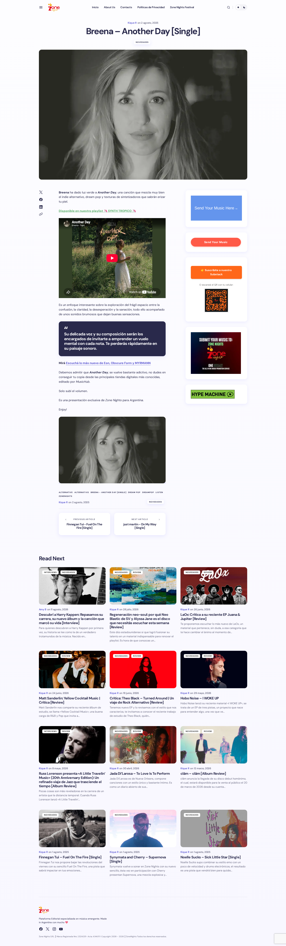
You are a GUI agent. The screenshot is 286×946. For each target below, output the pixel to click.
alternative (66, 492)
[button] (41, 7)
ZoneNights (65, 496)
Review (137, 572)
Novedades (142, 42)
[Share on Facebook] (41, 199)
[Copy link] (41, 214)
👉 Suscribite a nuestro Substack (216, 272)
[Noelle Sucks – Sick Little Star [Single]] (213, 828)
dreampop (148, 492)
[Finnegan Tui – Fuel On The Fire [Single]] (72, 828)
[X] (47, 929)
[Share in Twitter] (41, 192)
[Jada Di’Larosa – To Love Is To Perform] (143, 745)
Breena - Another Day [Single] (108, 492)
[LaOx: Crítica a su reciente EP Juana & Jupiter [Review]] (213, 586)
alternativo (81, 492)
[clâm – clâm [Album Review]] (213, 745)
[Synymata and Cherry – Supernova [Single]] (143, 828)
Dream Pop (134, 492)
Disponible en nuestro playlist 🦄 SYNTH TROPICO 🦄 (97, 211)
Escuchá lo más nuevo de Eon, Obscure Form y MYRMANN (108, 363)
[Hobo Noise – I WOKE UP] (213, 669)
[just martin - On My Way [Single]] (140, 524)
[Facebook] (41, 929)
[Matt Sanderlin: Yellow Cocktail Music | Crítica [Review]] (72, 669)
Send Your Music (216, 242)
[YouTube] (61, 929)
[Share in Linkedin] (41, 207)
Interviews (50, 572)
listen (159, 492)
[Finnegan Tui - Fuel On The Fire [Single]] (84, 524)
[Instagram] (54, 929)
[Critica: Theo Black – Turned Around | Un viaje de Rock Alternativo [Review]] (143, 669)
